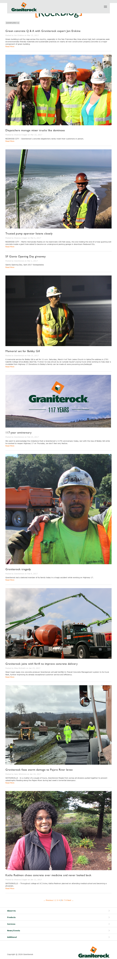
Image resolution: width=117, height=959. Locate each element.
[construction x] (12, 23)
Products (11, 917)
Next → (70, 900)
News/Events (13, 931)
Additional (12, 937)
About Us (11, 911)
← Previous (48, 900)
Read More (9, 46)
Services (11, 924)
